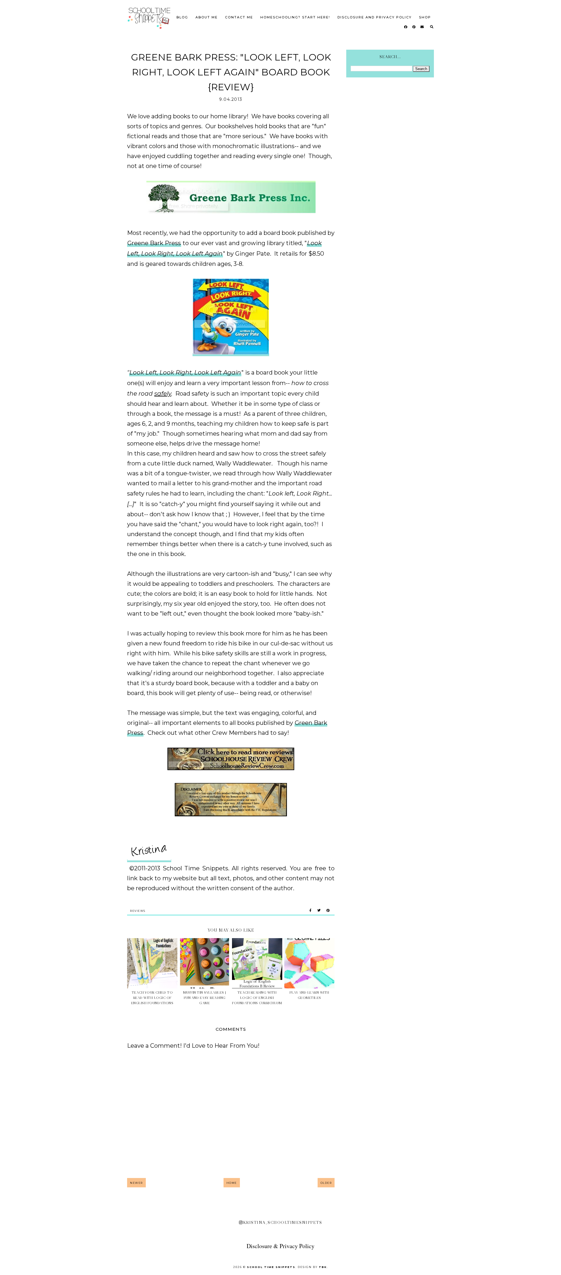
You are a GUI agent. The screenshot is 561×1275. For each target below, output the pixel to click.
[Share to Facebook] (310, 910)
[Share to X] (319, 910)
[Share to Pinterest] (328, 910)
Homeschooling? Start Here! (295, 17)
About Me (206, 17)
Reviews (138, 910)
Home (231, 1182)
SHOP (425, 17)
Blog (182, 17)
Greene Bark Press (154, 243)
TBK (323, 1267)
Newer (136, 1182)
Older (326, 1182)
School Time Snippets (271, 1267)
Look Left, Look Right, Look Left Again (185, 372)
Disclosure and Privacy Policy (374, 17)
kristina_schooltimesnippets (282, 1222)
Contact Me (239, 17)
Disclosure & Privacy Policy (280, 1246)
